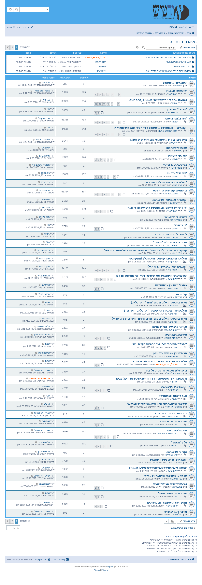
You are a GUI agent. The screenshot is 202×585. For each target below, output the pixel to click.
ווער (176, 424)
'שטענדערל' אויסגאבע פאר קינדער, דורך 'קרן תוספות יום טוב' (151, 275)
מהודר (175, 382)
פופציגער (102, 66)
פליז (48, 396)
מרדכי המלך (44, 294)
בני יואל (46, 100)
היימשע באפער (43, 139)
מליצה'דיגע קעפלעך (175, 511)
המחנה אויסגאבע (176, 451)
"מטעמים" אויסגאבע (175, 82)
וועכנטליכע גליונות (176, 430)
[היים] (173, 12)
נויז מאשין (101, 71)
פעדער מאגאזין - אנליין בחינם (169, 326)
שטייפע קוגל (44, 118)
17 (96, 270)
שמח (47, 302)
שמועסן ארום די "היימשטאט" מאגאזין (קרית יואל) (168, 71)
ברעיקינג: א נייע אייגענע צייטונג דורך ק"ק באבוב (158, 139)
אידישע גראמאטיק (176, 334)
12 (100, 104)
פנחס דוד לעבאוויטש (39, 378)
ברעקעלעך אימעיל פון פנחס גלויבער (166, 370)
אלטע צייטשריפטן (176, 147)
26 (112, 122)
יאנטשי (174, 103)
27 (108, 122)
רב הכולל (45, 173)
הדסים (47, 404)
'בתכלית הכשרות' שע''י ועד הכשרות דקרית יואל (160, 344)
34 (100, 94)
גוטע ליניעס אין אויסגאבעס (178, 62)
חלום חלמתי (100, 62)
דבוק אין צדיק (43, 250)
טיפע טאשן (172, 356)
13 (96, 104)
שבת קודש (173, 261)
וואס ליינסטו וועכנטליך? (173, 396)
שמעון (175, 121)
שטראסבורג (44, 484)
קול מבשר (181, 294)
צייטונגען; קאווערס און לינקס (170, 190)
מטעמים (178, 85)
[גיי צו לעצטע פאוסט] (39, 82)
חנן (48, 109)
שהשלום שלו (44, 353)
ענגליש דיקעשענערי (175, 217)
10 (108, 104)
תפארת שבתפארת (41, 165)
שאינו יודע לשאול (174, 373)
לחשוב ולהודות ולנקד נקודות (170, 234)
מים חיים (46, 502)
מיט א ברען (44, 156)
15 (104, 270)
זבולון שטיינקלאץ (42, 334)
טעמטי (174, 159)
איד (48, 310)
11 (104, 104)
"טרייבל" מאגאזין (177, 109)
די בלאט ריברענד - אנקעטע (171, 413)
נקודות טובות (172, 237)
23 (108, 134)
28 (104, 122)
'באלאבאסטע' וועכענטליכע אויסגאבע (165, 182)
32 (108, 94)
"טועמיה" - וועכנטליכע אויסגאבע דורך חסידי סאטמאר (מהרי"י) (150, 127)
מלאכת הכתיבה (183, 42)
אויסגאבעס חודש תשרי (173, 421)
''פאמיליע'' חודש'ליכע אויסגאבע (168, 459)
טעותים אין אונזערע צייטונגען (170, 353)
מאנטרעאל (172, 94)
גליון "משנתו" (179, 442)
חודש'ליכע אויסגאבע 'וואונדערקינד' (166, 502)
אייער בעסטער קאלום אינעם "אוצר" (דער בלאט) (159, 302)
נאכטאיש (178, 150)
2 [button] (12, 47)
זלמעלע (174, 143)
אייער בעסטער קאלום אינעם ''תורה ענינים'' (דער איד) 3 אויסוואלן (149, 318)
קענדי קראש (176, 220)
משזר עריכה (176, 168)
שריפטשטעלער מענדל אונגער (170, 484)
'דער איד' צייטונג (177, 173)
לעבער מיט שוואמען (168, 131)
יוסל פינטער (176, 514)
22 (112, 134)
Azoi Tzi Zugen (170, 193)
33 (104, 94)
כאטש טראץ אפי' (174, 407)
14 (108, 270)
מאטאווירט (45, 199)
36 (96, 194)
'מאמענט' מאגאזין (176, 91)
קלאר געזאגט (171, 330)
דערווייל (174, 445)
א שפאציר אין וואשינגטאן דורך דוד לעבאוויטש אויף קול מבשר (151, 378)
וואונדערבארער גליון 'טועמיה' (170, 242)
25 (100, 134)
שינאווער (174, 203)
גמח (48, 242)
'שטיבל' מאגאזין (177, 156)
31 (112, 94)
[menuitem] (173, 27)
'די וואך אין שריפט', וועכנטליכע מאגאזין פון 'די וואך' (157, 207)
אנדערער (46, 285)
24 (104, 134)
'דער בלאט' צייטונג (182, 66)
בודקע (47, 234)
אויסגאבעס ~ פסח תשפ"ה (171, 493)
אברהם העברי (171, 245)
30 (96, 122)
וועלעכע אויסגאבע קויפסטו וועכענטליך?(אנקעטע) (158, 258)
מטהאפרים (44, 190)
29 (100, 122)
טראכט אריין (172, 455)
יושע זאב (46, 207)
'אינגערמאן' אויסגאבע (174, 386)
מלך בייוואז (44, 217)
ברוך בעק (177, 185)
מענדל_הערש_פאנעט (95, 57)
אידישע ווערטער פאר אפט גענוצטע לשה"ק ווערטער (157, 404)
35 (96, 94)
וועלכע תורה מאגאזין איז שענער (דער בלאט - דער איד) (155, 310)
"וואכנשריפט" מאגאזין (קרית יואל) (167, 266)
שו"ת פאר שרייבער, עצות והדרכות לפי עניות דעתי (168, 57)
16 (100, 270)
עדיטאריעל (173, 112)
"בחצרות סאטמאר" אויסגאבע (169, 199)
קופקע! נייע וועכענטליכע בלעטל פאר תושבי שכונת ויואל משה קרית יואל (145, 250)
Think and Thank (42, 91)
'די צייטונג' (180, 225)
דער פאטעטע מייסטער (167, 433)
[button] (7, 47)
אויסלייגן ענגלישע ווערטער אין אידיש (165, 476)
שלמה (175, 399)
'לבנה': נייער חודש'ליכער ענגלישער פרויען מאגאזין (158, 468)
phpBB (110, 566)
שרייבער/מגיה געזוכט (175, 165)
